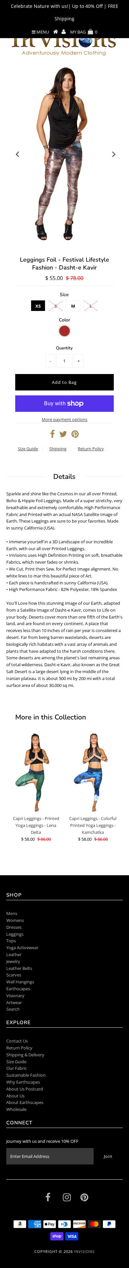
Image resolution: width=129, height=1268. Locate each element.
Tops (11, 941)
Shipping (57, 449)
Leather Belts (19, 968)
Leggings (14, 934)
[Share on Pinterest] (75, 435)
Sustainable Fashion (26, 1075)
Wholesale (16, 1109)
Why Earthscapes (23, 1082)
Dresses (14, 927)
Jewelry (13, 961)
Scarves (13, 975)
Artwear (14, 1002)
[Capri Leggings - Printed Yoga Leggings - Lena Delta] (36, 772)
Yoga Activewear (22, 948)
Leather (14, 954)
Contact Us (17, 1041)
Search (13, 1009)
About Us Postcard (24, 1089)
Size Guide (28, 449)
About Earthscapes (24, 1102)
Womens (15, 920)
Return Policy (91, 449)
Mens (11, 913)
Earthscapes (18, 989)
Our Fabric (16, 1068)
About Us (15, 1096)
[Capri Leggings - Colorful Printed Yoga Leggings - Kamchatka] (93, 772)
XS (38, 306)
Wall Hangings (20, 982)
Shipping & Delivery (25, 1055)
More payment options (64, 419)
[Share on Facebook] (52, 435)
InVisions (84, 1251)
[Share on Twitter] (63, 435)
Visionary (15, 995)
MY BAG (83, 32)
